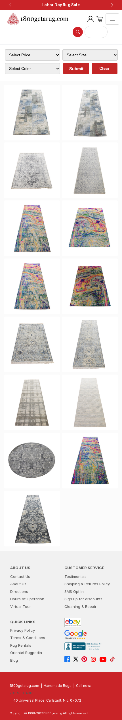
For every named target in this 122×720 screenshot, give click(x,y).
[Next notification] (112, 5)
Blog (14, 660)
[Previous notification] (10, 5)
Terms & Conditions (27, 637)
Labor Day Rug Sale (61, 5)
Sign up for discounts (83, 599)
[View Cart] (99, 19)
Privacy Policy (22, 630)
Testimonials (75, 576)
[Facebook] (68, 659)
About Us (18, 584)
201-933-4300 (22, 693)
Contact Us (20, 576)
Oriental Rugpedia (26, 652)
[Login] (90, 19)
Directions (19, 591)
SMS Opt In (74, 591)
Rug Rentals (20, 645)
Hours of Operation (27, 599)
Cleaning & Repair (80, 606)
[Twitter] (77, 659)
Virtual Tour (20, 606)
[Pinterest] (85, 659)
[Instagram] (95, 659)
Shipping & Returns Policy (87, 584)
